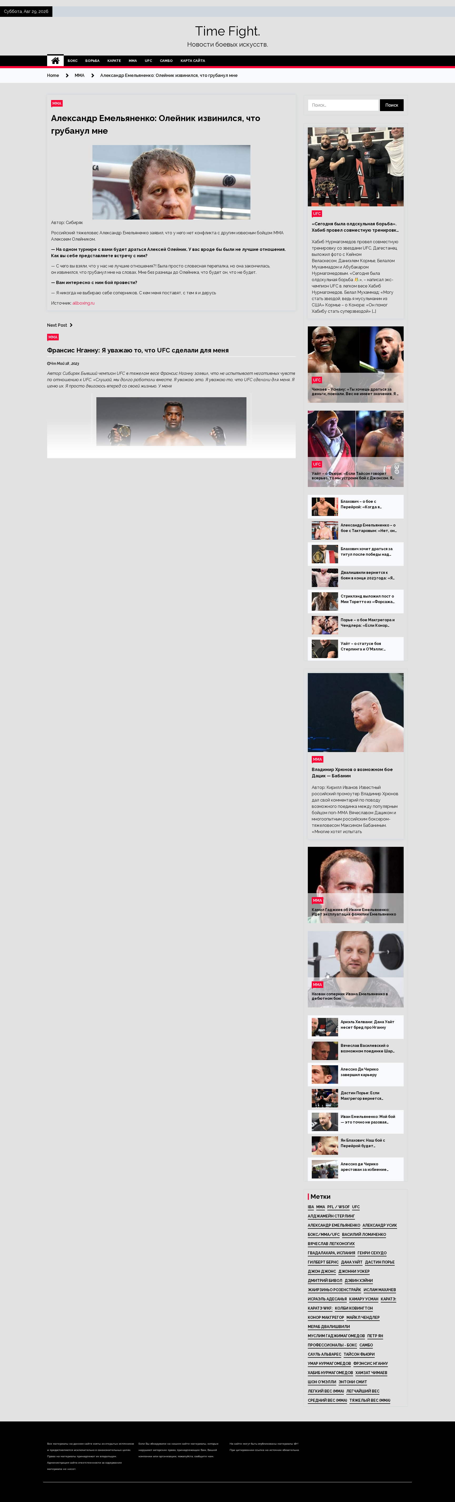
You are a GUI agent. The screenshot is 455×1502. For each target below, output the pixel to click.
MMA (320, 1207)
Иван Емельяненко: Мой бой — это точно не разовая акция (368, 1120)
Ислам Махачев (380, 1290)
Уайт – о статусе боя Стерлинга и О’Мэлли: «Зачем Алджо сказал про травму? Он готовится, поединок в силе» (366, 646)
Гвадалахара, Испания (331, 1253)
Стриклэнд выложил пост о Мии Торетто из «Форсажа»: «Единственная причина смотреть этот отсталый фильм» (368, 599)
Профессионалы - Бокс (332, 1345)
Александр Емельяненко (334, 1225)
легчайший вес (362, 1391)
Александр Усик (380, 1225)
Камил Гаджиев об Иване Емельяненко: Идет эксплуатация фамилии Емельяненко (354, 912)
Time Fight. (227, 31)
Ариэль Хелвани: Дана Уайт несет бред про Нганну (367, 1024)
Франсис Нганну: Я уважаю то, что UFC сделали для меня (138, 350)
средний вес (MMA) (327, 1400)
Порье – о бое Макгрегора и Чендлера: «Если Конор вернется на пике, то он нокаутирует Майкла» (368, 623)
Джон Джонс (322, 1271)
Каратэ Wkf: (320, 1308)
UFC (148, 61)
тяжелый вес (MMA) (369, 1400)
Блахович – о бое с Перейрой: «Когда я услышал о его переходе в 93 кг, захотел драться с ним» (369, 504)
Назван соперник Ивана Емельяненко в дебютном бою (350, 996)
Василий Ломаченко (364, 1234)
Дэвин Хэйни (359, 1281)
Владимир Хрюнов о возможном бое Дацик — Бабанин (352, 772)
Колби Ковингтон (354, 1308)
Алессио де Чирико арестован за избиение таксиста (364, 1167)
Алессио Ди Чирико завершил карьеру (359, 1072)
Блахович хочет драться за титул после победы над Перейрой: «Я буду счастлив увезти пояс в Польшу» (368, 552)
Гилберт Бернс (323, 1262)
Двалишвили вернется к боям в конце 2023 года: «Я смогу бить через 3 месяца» (368, 575)
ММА (133, 61)
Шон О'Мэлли (322, 1382)
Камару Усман (363, 1299)
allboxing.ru (83, 303)
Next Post (57, 325)
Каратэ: (388, 1299)
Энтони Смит (353, 1382)
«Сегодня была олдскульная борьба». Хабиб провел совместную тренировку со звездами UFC (355, 227)
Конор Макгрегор (326, 1317)
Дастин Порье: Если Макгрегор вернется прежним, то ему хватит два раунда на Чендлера (368, 1096)
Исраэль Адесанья (327, 1299)
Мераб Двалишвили (329, 1327)
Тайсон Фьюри (359, 1354)
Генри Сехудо (372, 1253)
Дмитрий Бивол (325, 1281)
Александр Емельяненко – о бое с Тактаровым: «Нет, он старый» (368, 528)
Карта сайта (193, 61)
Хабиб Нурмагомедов (330, 1373)
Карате (114, 61)
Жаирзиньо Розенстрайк (334, 1290)
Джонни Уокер (354, 1271)
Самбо (166, 61)
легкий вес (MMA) (326, 1391)
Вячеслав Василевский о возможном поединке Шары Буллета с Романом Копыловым (368, 1048)
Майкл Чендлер (363, 1317)
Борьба (92, 61)
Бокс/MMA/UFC (324, 1234)
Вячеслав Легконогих (331, 1244)
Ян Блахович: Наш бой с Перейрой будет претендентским (363, 1143)
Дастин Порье (380, 1262)
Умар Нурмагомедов (329, 1363)
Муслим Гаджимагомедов (336, 1336)
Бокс (72, 61)
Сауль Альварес (324, 1354)
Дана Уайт (352, 1262)
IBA (311, 1207)
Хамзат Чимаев (371, 1373)
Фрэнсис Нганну (370, 1363)
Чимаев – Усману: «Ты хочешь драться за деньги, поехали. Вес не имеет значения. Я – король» (355, 391)
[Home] (55, 61)
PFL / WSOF (338, 1207)
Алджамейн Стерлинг (331, 1216)
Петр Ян (375, 1336)
